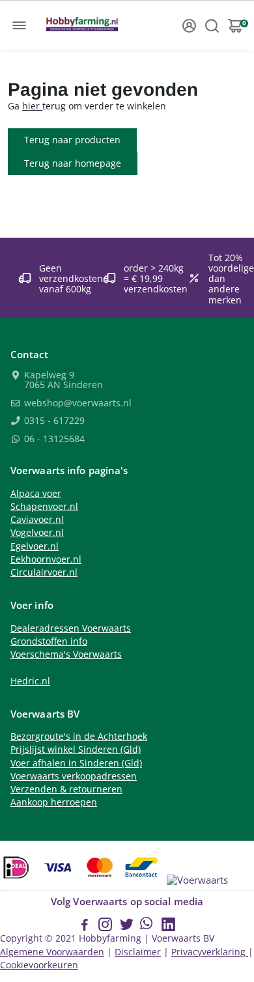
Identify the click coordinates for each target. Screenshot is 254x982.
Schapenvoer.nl (44, 506)
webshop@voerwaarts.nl (76, 404)
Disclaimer (138, 952)
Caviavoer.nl (37, 520)
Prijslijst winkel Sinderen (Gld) (75, 749)
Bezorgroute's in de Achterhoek (78, 736)
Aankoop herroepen (53, 802)
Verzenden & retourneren (66, 789)
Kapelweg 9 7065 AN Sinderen (62, 381)
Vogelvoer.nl (37, 533)
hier (32, 106)
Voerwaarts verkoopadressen (73, 776)
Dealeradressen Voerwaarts (70, 628)
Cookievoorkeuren (39, 965)
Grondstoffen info (48, 641)
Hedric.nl (30, 681)
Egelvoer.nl (34, 546)
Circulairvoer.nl (44, 572)
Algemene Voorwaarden (52, 952)
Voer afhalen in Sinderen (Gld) (76, 763)
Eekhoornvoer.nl (45, 559)
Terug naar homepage (72, 163)
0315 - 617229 (53, 421)
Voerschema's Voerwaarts (66, 654)
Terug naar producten (72, 139)
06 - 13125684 (53, 439)
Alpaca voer (35, 493)
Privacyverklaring (209, 952)
